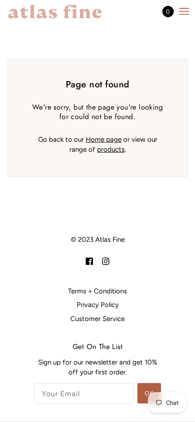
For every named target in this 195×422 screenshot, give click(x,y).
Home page (104, 139)
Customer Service (97, 319)
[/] (64, 11)
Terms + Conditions (97, 291)
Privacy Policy (98, 305)
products (111, 149)
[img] (89, 261)
